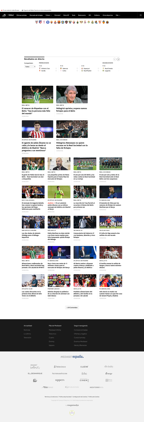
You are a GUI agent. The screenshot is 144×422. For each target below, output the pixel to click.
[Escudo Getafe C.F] (62, 22)
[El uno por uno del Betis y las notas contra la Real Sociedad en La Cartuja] (85, 163)
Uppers (51, 345)
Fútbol (11, 15)
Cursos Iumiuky (79, 337)
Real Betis (25, 105)
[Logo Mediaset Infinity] (35, 366)
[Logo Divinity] (108, 366)
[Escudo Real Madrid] (92, 22)
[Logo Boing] (84, 373)
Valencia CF (78, 230)
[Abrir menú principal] (141, 15)
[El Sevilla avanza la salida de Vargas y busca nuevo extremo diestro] (110, 252)
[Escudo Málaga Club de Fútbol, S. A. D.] (70, 22)
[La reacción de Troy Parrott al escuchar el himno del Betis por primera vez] (85, 192)
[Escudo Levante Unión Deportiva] (66, 22)
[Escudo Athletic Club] (36, 22)
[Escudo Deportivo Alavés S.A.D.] (47, 22)
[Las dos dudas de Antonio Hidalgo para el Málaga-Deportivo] (33, 222)
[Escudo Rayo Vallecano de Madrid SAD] (81, 22)
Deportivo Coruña (29, 230)
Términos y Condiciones (51, 396)
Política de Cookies (94, 396)
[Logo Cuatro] (84, 366)
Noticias (27, 330)
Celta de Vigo (104, 230)
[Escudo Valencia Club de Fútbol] (103, 22)
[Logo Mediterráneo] (96, 387)
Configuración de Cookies (80, 396)
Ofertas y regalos (80, 334)
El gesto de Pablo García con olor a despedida (37, 10)
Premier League (53, 289)
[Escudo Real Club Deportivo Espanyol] (55, 22)
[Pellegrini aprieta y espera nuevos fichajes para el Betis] (72, 94)
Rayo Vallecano (28, 200)
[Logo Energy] (109, 373)
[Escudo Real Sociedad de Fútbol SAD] (96, 22)
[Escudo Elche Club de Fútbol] (51, 22)
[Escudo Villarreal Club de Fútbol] (107, 22)
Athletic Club (27, 289)
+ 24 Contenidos (72, 307)
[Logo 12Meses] (109, 380)
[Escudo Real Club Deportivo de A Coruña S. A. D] (85, 22)
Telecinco (52, 334)
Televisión (27, 337)
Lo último (27, 334)
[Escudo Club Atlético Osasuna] (74, 22)
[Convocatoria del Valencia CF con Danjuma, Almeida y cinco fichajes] (85, 222)
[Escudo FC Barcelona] (59, 22)
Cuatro (51, 337)
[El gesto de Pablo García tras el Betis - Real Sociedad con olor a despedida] (33, 163)
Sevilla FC (103, 260)
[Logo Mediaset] (72, 358)
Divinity (51, 341)
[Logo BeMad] (35, 380)
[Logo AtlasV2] (47, 387)
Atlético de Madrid (29, 140)
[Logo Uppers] (60, 380)
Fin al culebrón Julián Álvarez (11, 10)
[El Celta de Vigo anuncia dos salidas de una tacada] (110, 222)
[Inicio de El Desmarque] (4, 15)
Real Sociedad (61, 140)
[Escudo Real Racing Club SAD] (77, 22)
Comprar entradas (81, 330)
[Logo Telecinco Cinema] (84, 380)
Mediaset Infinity (55, 330)
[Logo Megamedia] (73, 405)
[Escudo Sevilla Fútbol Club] (100, 22)
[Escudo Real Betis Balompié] (88, 22)
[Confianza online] (72, 415)
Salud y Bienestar (80, 345)
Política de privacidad (65, 396)
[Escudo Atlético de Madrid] (40, 22)
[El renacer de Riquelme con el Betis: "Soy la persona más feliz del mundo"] (37, 94)
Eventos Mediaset (80, 341)
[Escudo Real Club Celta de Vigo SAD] (44, 22)
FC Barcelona (104, 200)
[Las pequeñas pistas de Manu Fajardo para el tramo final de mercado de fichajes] (59, 163)
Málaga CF (52, 230)
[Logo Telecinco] (60, 366)
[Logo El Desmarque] (35, 373)
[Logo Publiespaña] (72, 387)
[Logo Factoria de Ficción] (59, 373)
